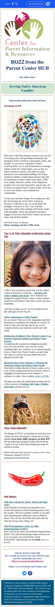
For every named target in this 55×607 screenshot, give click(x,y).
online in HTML (42, 376)
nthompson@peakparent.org (16, 458)
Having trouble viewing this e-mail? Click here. (27, 100)
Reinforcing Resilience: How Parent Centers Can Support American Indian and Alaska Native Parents (27, 338)
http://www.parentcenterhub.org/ (27, 561)
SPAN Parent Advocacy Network (20, 588)
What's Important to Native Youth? (21, 317)
